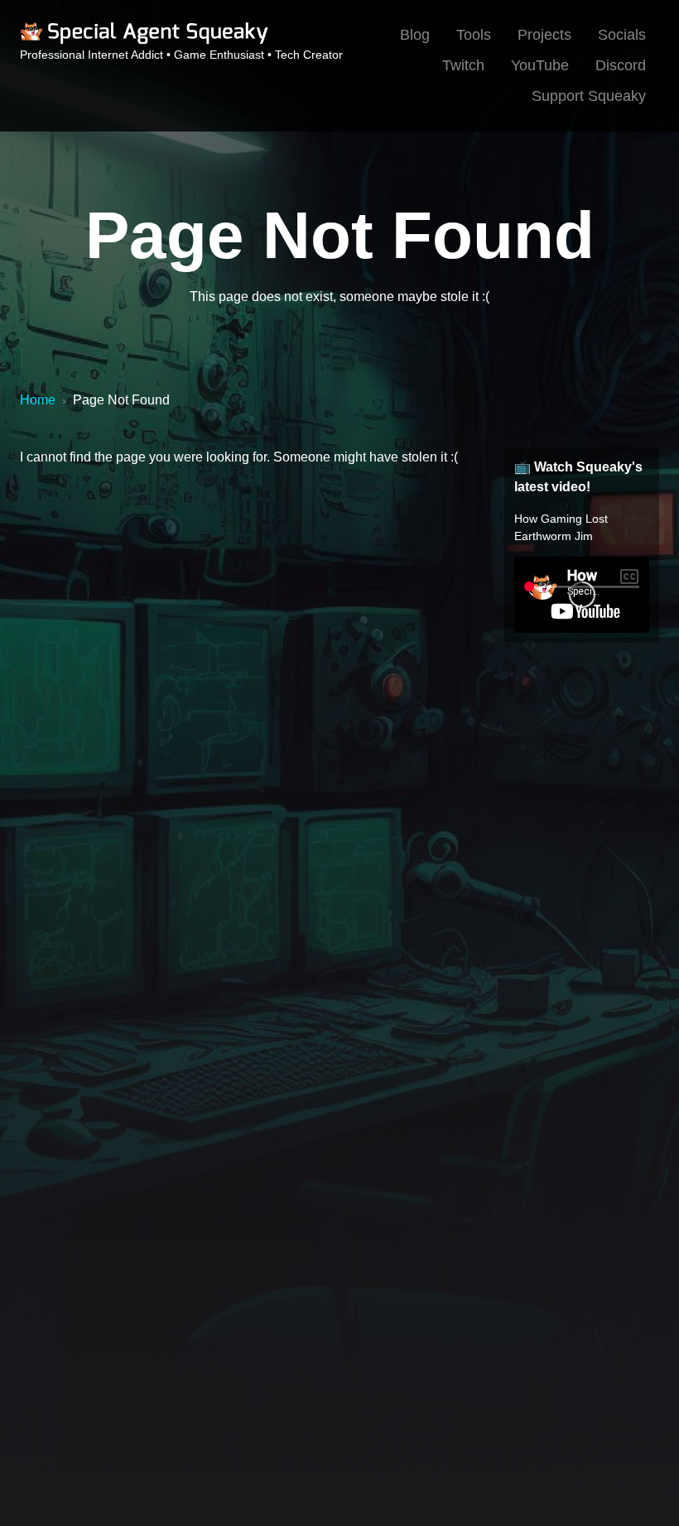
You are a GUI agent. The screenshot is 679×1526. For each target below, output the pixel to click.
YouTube (540, 65)
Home (37, 400)
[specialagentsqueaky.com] (144, 41)
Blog (415, 34)
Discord (620, 65)
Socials (622, 34)
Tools (473, 34)
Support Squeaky (589, 96)
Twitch (463, 65)
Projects (544, 34)
